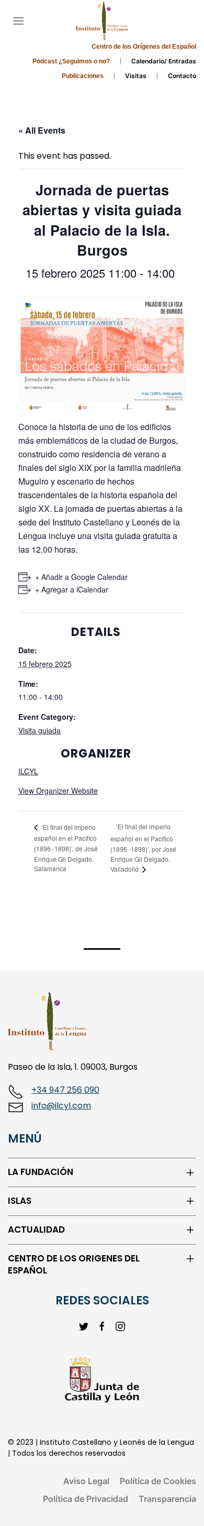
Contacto (182, 76)
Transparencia (167, 1499)
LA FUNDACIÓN (40, 1172)
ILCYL (28, 771)
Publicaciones (83, 76)
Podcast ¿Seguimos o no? (71, 61)
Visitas (135, 76)
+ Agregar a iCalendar (71, 589)
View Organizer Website (58, 790)
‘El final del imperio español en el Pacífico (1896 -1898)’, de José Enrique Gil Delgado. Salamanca (66, 847)
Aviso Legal (86, 1481)
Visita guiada (39, 730)
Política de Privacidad (85, 1499)
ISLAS (19, 1201)
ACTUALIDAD (36, 1230)
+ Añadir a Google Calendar (81, 577)
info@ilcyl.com (61, 1106)
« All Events (41, 130)
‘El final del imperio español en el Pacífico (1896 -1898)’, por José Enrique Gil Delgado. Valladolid (143, 847)
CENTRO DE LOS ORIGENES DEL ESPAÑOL (74, 1265)
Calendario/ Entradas (163, 61)
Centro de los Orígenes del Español (144, 46)
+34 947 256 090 (65, 1090)
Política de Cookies (158, 1481)
